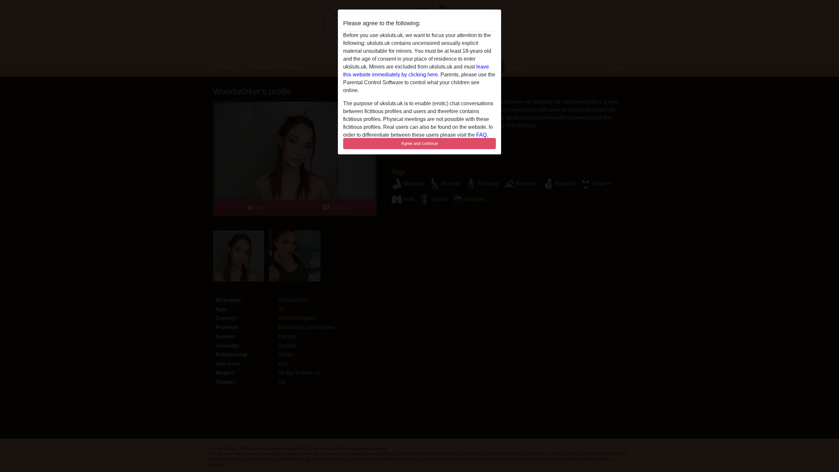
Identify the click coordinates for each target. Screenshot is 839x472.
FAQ (481, 135)
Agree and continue (419, 143)
